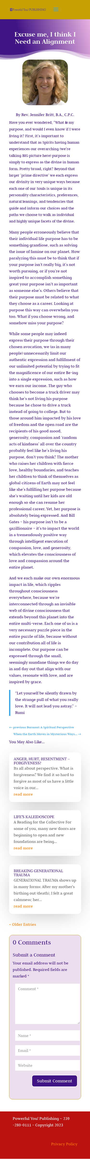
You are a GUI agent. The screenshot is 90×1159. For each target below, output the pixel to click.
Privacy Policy (64, 1143)
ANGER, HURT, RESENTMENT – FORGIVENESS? (42, 760)
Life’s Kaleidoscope (34, 816)
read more (23, 794)
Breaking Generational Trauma (38, 872)
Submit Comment (54, 1081)
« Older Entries (22, 924)
